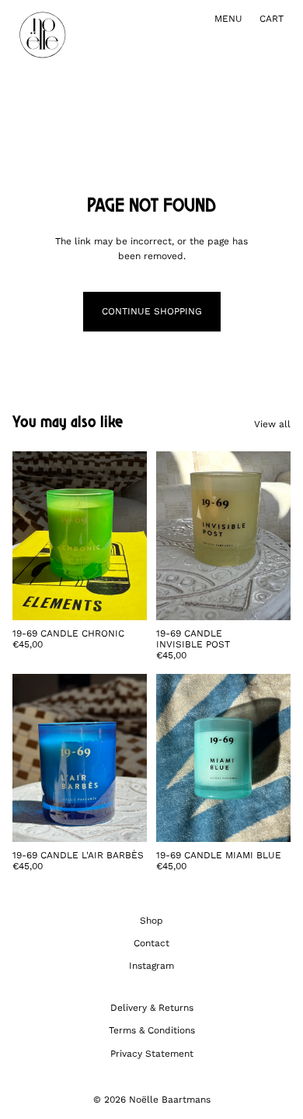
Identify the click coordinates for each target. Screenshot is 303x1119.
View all (272, 424)
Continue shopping (152, 311)
